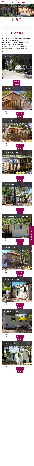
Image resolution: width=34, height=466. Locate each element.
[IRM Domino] (17, 353)
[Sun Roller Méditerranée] (17, 226)
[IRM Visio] (17, 130)
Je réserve (16, 84)
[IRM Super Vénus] (17, 289)
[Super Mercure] (17, 321)
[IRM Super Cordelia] (17, 162)
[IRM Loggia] (17, 194)
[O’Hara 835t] (17, 98)
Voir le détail (16, 81)
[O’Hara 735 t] (17, 257)
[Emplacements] (17, 66)
